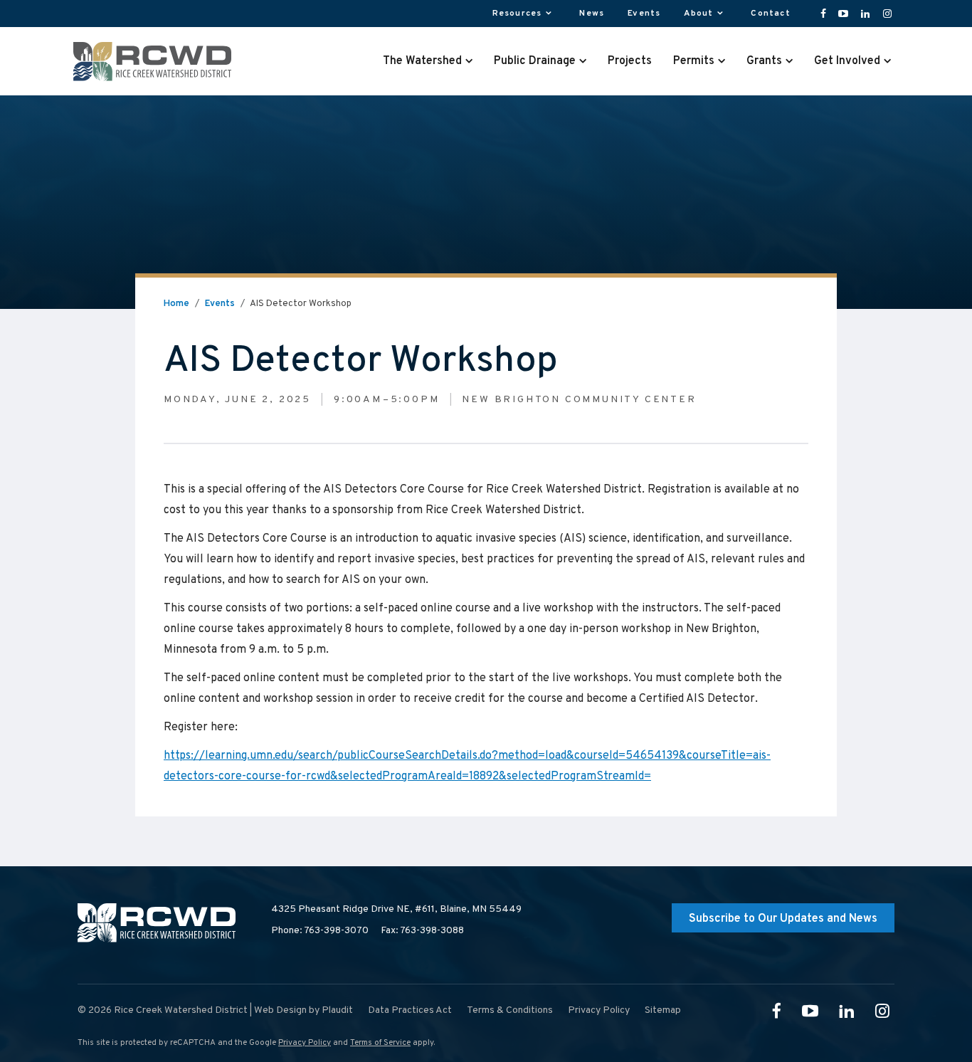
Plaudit (337, 1010)
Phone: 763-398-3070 (320, 931)
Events (220, 304)
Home (176, 304)
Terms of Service (380, 1043)
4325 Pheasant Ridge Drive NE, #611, (396, 909)
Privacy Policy (304, 1043)
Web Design (280, 1010)
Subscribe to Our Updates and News (783, 919)
